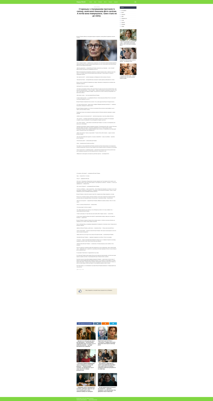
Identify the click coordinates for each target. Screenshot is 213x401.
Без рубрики (123, 10)
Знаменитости (124, 18)
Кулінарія (100, 1)
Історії (122, 20)
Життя (105, 1)
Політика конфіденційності (82, 399)
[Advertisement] (97, 26)
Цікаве (90, 1)
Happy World (81, 2)
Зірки (95, 1)
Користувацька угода (93, 399)
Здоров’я (116, 1)
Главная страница (97, 6)
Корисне (110, 1)
